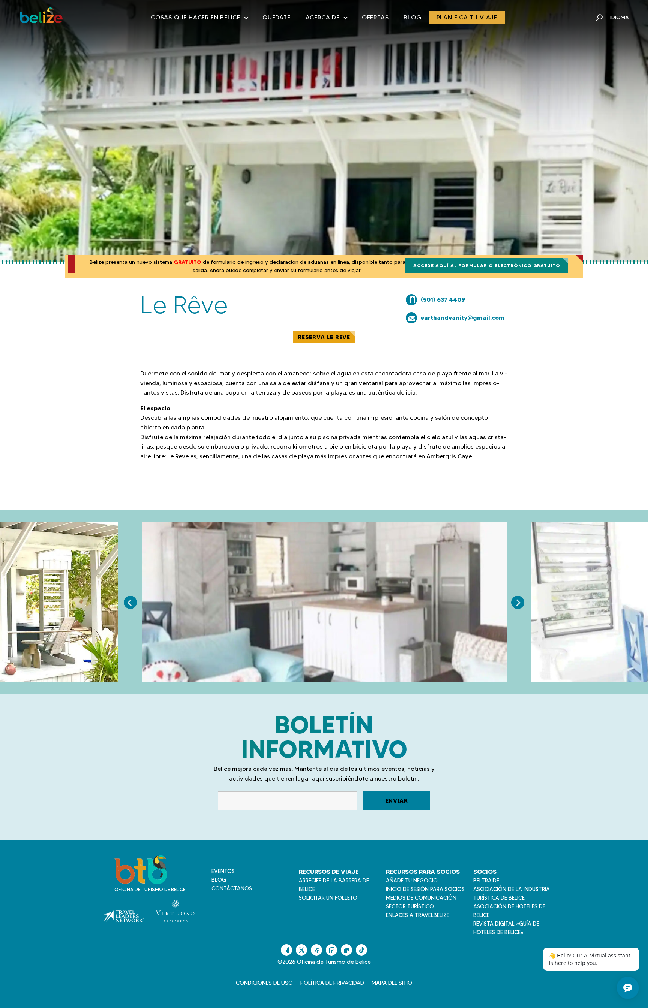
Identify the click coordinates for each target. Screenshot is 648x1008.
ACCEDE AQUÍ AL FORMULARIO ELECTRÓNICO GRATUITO (486, 265)
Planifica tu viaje (466, 17)
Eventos (223, 871)
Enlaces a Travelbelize (417, 915)
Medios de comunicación (421, 897)
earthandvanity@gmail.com (462, 317)
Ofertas (375, 17)
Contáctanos (232, 888)
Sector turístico (410, 906)
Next (517, 602)
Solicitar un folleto (328, 897)
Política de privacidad (332, 983)
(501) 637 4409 (443, 299)
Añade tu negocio (412, 880)
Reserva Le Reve (324, 337)
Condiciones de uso (264, 983)
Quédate (276, 17)
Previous (130, 602)
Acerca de (326, 18)
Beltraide (486, 880)
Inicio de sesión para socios (425, 889)
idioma (619, 17)
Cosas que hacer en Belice (199, 18)
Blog (412, 17)
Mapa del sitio (392, 983)
